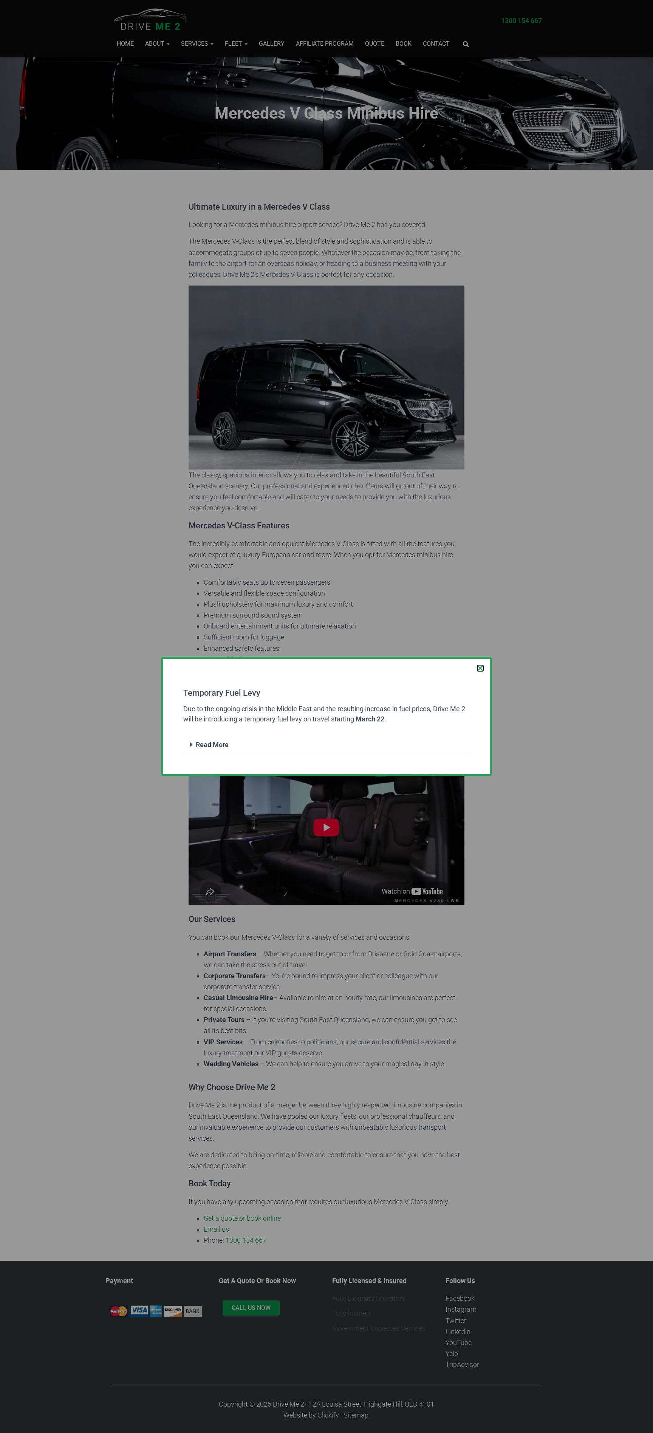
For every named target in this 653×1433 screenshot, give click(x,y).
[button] (480, 668)
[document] (326, 716)
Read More (212, 745)
